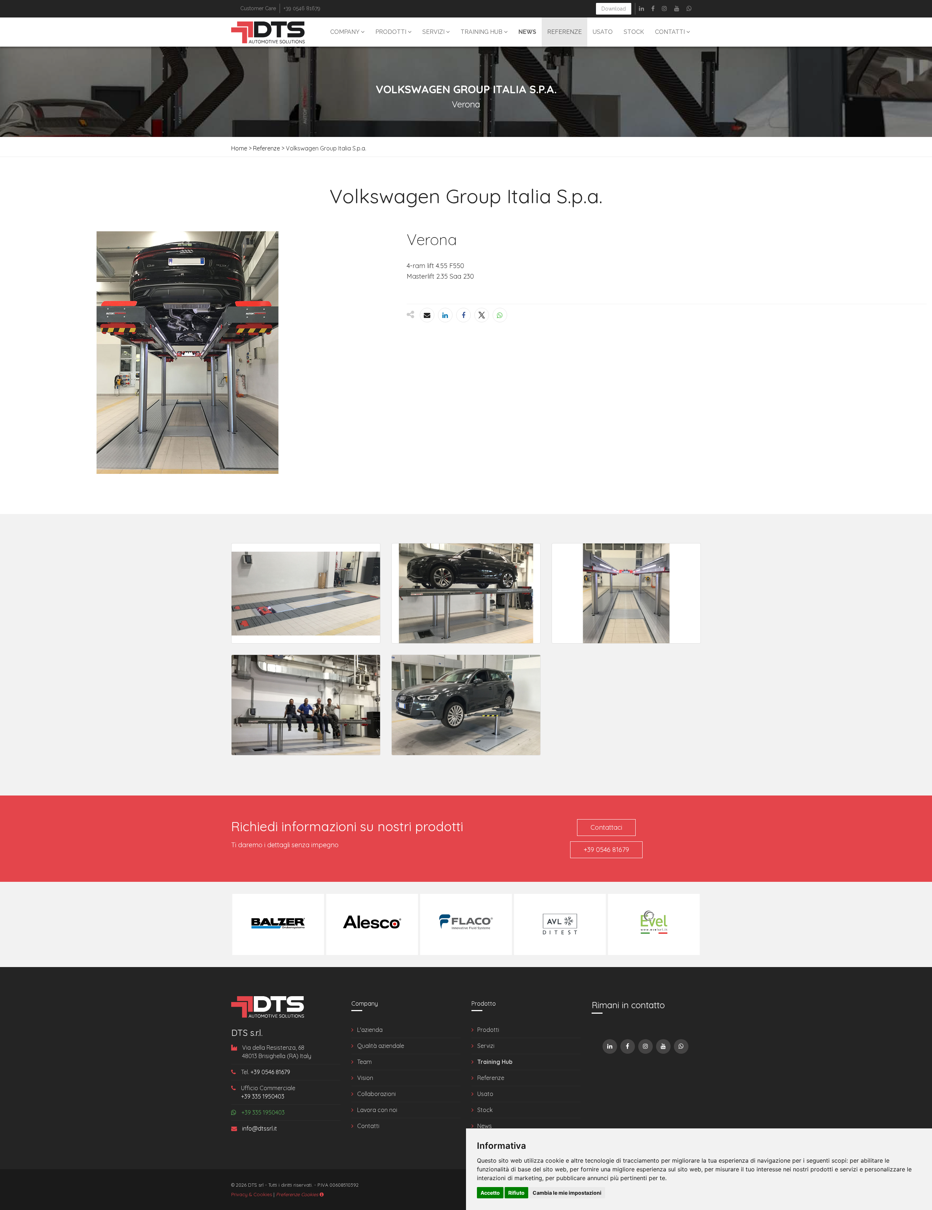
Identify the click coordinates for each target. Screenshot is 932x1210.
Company (345, 31)
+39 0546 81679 (606, 849)
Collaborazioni (376, 1093)
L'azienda (370, 1029)
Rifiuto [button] (516, 1193)
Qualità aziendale (380, 1045)
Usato (603, 31)
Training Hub (482, 31)
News (484, 1126)
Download (613, 9)
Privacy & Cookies (251, 1194)
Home (239, 148)
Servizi (434, 31)
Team (364, 1061)
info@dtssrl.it (259, 1128)
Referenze (564, 31)
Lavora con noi (377, 1109)
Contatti (670, 31)
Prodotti (391, 31)
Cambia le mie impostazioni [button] (567, 1193)
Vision (365, 1077)
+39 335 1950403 (262, 1096)
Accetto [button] (490, 1193)
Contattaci (606, 827)
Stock (634, 31)
